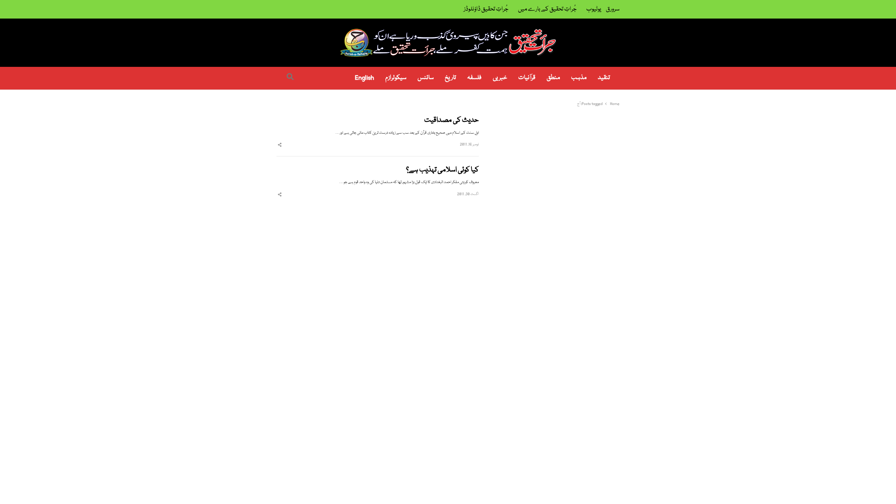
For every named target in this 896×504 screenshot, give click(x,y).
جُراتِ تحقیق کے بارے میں (547, 9)
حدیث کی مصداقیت (451, 120)
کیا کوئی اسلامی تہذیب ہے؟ (442, 170)
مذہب (579, 78)
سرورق (613, 9)
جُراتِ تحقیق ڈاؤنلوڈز (486, 9)
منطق (553, 78)
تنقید (604, 78)
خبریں (500, 78)
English (364, 78)
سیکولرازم (395, 78)
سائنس (426, 78)
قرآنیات (527, 78)
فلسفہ (474, 78)
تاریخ (450, 78)
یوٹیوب (593, 9)
